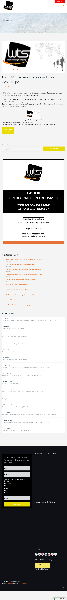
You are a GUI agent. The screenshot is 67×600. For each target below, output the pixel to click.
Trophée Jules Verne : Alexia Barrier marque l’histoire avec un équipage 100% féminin (26, 367)
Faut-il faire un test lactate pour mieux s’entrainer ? (16, 430)
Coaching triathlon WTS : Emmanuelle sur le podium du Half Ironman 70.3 (23, 391)
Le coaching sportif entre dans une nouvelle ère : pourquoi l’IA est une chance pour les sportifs (29, 320)
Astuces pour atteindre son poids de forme (14, 352)
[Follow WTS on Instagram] (52, 554)
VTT (6, 490)
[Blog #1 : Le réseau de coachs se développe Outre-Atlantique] (33, 56)
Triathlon (7, 481)
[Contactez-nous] (55, 554)
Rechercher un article (9, 145)
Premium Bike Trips (41, 569)
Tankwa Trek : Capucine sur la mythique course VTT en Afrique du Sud (22, 375)
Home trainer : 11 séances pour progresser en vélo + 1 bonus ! (24, 259)
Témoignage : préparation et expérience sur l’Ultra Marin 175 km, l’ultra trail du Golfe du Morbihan (29, 414)
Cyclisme (8, 483)
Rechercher (54, 148)
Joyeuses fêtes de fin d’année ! (10, 383)
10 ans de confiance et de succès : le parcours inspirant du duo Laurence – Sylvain (25, 422)
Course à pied (9, 486)
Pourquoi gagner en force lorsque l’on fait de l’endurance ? (23, 269)
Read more (9, 131)
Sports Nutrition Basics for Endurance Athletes (15, 328)
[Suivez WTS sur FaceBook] (36, 554)
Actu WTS (16, 69)
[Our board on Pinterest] (42, 554)
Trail (6, 488)
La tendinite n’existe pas (13, 300)
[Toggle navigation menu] (63, 5)
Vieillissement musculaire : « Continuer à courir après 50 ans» (24, 274)
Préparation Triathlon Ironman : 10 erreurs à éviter (20, 279)
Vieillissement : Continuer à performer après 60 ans (21, 295)
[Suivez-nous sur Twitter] (39, 554)
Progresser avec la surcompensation (17, 289)
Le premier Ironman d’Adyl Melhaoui (12, 344)
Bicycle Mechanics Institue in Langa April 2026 (15, 359)
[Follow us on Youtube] (49, 554)
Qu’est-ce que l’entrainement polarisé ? (17, 284)
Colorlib (10, 583)
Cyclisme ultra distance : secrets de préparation (20, 305)
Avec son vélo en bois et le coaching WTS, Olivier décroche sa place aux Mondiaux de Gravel (28, 407)
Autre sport (8, 493)
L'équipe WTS (8, 86)
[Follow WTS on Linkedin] (45, 554)
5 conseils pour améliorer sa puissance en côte (20, 264)
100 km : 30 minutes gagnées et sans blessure (15, 336)
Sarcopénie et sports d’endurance (11, 399)
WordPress (24, 583)
